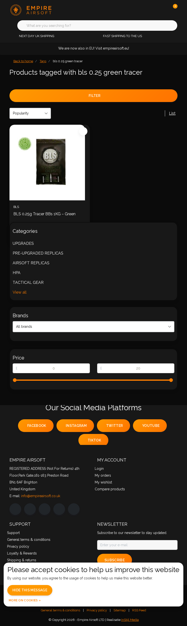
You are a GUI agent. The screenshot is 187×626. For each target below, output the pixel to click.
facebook (36, 426)
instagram (76, 426)
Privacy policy (97, 610)
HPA (16, 272)
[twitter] (44, 509)
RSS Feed (139, 610)
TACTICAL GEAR (28, 282)
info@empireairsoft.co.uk (40, 496)
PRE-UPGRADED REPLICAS (38, 253)
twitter (114, 426)
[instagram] (30, 509)
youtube (150, 426)
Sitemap (119, 610)
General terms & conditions (60, 610)
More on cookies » (25, 600)
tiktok (94, 440)
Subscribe (114, 560)
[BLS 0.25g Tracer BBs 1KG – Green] (49, 162)
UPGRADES (23, 243)
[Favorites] (163, 10)
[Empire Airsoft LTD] (39, 9)
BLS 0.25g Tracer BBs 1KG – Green (44, 214)
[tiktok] (74, 509)
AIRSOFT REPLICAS (31, 263)
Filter (94, 96)
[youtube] (59, 509)
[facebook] (15, 509)
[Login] (154, 10)
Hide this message (29, 590)
